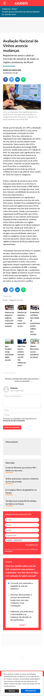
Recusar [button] (12, 691)
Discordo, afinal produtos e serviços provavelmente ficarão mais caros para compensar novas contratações (21, 600)
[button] (4, 3)
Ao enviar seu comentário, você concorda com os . (20, 420)
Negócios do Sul (16, 300)
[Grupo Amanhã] (21, 3)
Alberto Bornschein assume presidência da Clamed (34, 352)
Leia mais (22, 658)
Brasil (5, 300)
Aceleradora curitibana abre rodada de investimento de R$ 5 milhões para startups (35, 323)
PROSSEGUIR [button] (30, 691)
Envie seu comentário (12, 427)
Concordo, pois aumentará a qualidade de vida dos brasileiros (21, 586)
